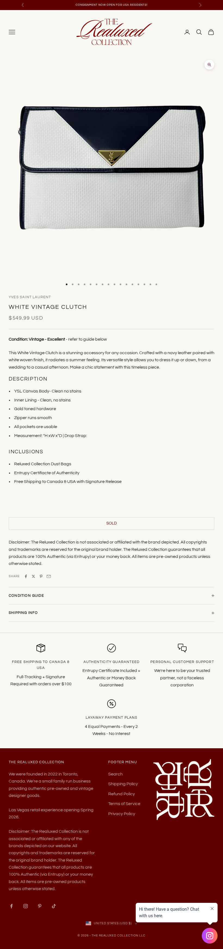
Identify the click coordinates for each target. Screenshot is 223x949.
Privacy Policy (121, 814)
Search (115, 774)
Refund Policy (121, 794)
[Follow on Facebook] (11, 906)
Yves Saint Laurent (30, 297)
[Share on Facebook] (26, 576)
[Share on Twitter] (33, 576)
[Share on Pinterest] (41, 576)
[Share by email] (49, 576)
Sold (111, 523)
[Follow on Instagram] (25, 906)
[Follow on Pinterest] (39, 906)
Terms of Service (124, 804)
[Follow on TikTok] (54, 906)
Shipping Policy (123, 784)
